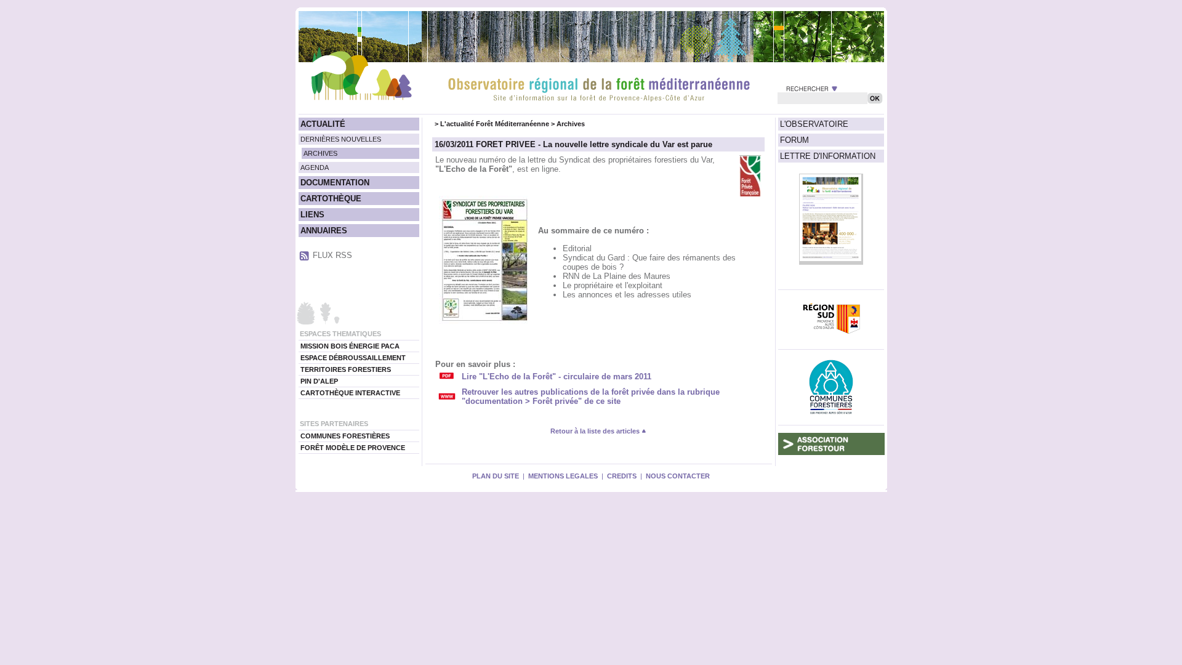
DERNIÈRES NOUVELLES (340, 139)
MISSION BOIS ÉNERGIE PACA (350, 346)
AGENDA (314, 167)
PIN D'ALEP (319, 381)
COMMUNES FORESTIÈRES (345, 436)
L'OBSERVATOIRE (814, 124)
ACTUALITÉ (322, 124)
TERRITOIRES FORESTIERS (345, 369)
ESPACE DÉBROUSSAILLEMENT (353, 357)
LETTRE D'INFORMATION (827, 156)
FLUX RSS (332, 255)
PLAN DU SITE (495, 476)
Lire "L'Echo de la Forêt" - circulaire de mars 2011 (556, 376)
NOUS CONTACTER (678, 476)
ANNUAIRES (323, 230)
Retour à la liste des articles (595, 431)
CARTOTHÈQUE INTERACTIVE (350, 393)
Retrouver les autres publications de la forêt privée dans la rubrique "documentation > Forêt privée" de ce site (591, 396)
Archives (571, 123)
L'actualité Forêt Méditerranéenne (494, 123)
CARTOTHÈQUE (330, 198)
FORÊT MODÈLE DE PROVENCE (352, 447)
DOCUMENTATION (334, 182)
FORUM (794, 140)
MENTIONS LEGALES (563, 476)
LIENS (312, 214)
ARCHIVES (320, 153)
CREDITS (622, 476)
